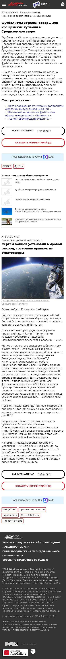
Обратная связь (12, 555)
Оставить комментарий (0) (33, 142)
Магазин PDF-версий (15, 546)
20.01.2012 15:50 (9, 12)
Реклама (8, 542)
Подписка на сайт (28, 542)
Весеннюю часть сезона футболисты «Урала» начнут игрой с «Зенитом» (30, 114)
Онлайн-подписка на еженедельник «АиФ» (31, 551)
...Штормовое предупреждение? (28, 118)
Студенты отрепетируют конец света (32, 199)
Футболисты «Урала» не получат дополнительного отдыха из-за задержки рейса (38, 210)
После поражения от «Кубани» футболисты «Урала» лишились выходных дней (34, 107)
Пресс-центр (51, 542)
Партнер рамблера (29, 644)
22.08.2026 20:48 (10, 237)
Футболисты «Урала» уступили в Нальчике (35, 189)
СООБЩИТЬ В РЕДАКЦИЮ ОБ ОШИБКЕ (25, 560)
